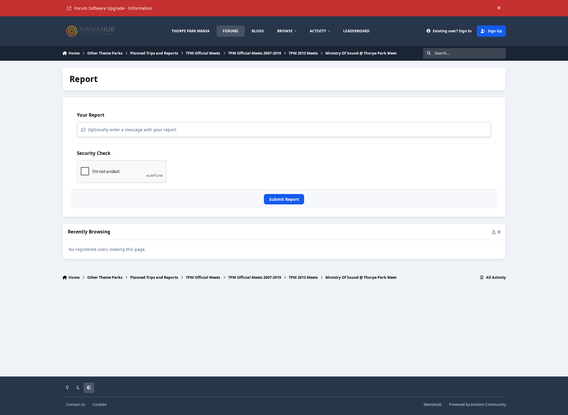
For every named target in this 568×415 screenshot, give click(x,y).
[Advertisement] (284, 330)
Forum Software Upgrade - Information (113, 8)
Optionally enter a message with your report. (132, 129)
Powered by (477, 404)
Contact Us (75, 404)
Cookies (99, 404)
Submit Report (284, 199)
